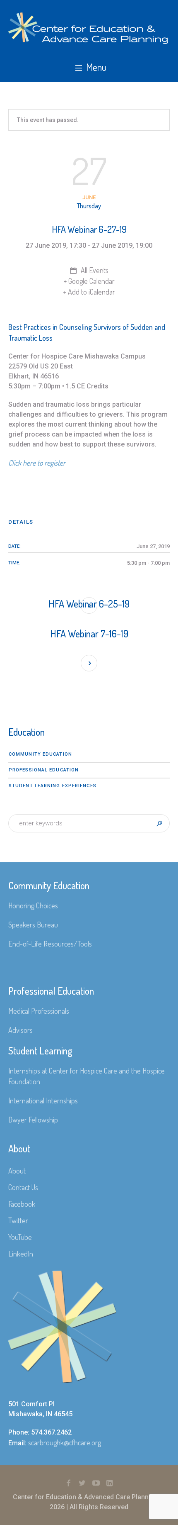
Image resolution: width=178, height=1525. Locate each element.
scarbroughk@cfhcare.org (64, 1442)
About (17, 1170)
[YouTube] (96, 1483)
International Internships (43, 1100)
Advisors (20, 1030)
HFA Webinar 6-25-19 (89, 603)
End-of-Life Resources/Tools (50, 943)
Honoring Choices (33, 905)
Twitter (18, 1220)
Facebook (21, 1203)
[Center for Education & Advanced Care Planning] (89, 28)
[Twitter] (82, 1483)
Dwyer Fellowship (33, 1119)
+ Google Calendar (89, 280)
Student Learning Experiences (52, 785)
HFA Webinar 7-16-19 (89, 633)
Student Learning (40, 1050)
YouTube (20, 1237)
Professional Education (44, 770)
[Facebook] (69, 1483)
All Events (93, 270)
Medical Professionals (38, 1010)
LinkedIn (20, 1253)
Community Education (40, 754)
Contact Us (23, 1187)
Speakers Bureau (33, 924)
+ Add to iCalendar (89, 291)
